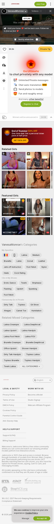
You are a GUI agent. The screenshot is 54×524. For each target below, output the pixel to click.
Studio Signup (34, 400)
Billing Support (9, 441)
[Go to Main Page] (17, 4)
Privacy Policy (9, 395)
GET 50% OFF (20, 140)
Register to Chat (31, 104)
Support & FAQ (9, 435)
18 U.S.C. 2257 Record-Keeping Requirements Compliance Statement (21, 499)
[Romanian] (6, 255)
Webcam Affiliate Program (39, 405)
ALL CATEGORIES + (31, 366)
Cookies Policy (9, 410)
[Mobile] (14, 255)
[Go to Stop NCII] (19, 489)
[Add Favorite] (5, 49)
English (40, 380)
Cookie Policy (31, 513)
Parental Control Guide (12, 416)
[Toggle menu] (3, 4)
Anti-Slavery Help (10, 421)
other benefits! (36, 99)
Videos (37, 11)
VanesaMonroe (11, 244)
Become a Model (35, 395)
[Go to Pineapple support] (5, 489)
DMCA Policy (8, 405)
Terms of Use (8, 400)
